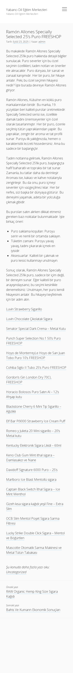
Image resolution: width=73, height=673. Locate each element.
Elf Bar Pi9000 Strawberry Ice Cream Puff (35, 421)
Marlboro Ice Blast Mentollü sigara (31, 479)
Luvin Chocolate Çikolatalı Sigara (29, 319)
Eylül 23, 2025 (21, 41)
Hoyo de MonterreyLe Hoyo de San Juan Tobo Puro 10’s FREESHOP (35, 355)
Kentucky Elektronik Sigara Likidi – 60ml (33, 445)
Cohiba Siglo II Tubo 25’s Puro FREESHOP (36, 367)
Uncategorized (16, 572)
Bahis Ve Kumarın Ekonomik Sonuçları (33, 609)
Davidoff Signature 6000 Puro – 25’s (32, 470)
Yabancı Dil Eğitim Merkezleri (26, 10)
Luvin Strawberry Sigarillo (24, 309)
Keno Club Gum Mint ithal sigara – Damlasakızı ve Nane (30, 457)
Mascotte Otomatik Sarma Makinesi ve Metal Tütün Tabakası (34, 550)
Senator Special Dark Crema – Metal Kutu (36, 328)
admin (42, 41)
